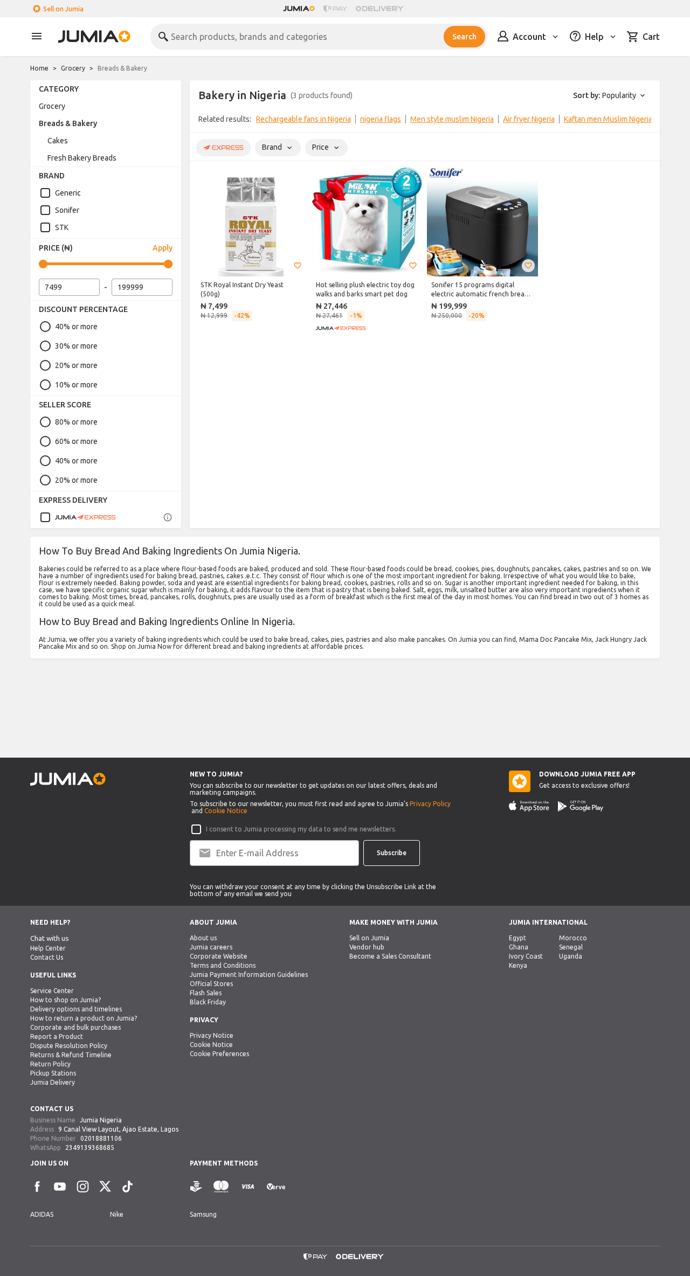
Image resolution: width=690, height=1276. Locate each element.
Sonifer (67, 210)
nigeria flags (380, 119)
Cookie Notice (225, 810)
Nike (116, 1214)
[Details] (167, 517)
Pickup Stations (53, 1073)
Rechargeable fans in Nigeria (303, 119)
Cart (651, 36)
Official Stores (211, 983)
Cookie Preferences (219, 1053)
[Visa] (247, 1187)
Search (464, 36)
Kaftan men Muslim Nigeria (608, 119)
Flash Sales (206, 992)
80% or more (76, 422)
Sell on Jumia (63, 8)
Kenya (518, 965)
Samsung (203, 1214)
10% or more (76, 384)
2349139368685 (89, 1147)
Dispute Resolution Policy (68, 1045)
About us (203, 937)
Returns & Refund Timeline (71, 1054)
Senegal (571, 947)
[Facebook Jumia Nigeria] (37, 1186)
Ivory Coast (526, 956)
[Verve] (276, 1187)
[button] (297, 265)
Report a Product (56, 1036)
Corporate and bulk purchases (75, 1027)
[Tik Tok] (127, 1186)
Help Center (48, 948)
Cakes (57, 140)
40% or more (76, 326)
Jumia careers (211, 947)
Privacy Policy (430, 803)
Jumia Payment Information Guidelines (249, 974)
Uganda (570, 956)
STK (61, 227)
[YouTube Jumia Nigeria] (60, 1186)
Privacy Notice (211, 1035)
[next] (645, 121)
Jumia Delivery (52, 1082)
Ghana (518, 947)
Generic (68, 193)
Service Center (52, 990)
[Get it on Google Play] (580, 806)
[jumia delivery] (381, 8)
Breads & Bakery (68, 123)
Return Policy (50, 1063)
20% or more (76, 365)
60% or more (76, 441)
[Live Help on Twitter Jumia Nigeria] (105, 1186)
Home (39, 68)
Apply (162, 248)
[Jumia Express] (77, 517)
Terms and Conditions (223, 965)
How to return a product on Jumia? (83, 1018)
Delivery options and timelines (76, 1009)
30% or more (76, 346)
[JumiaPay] (335, 8)
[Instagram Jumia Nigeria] (82, 1186)
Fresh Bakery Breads (81, 158)
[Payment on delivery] (196, 1187)
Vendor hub (366, 947)
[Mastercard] (221, 1187)
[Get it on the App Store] (529, 806)
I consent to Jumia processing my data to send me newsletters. (301, 829)
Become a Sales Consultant (390, 956)
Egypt (517, 937)
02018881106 (101, 1138)
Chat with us (49, 938)
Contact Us (46, 957)
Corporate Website (218, 956)
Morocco (573, 937)
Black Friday (208, 1001)
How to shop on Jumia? (65, 999)
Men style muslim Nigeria (452, 119)
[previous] (205, 121)
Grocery (73, 68)
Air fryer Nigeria (529, 119)
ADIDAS (41, 1214)
